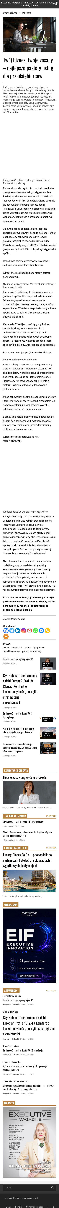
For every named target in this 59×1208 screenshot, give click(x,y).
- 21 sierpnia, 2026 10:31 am (14, 840)
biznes (6, 647)
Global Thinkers (10, 1012)
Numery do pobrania (34, 1207)
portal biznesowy (11, 651)
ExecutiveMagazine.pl (29, 1198)
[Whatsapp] (35, 630)
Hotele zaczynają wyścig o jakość (18, 659)
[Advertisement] (29, 145)
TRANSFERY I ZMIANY (15, 816)
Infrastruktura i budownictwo (15, 1081)
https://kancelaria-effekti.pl (37, 352)
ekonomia (17, 647)
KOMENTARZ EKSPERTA (16, 770)
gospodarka (39, 647)
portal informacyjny (31, 651)
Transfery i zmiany (11, 1046)
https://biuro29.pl (12, 440)
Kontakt (18, 1207)
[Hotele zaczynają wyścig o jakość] (29, 792)
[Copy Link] (47, 630)
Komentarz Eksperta (12, 996)
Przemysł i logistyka (11, 1062)
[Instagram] (23, 630)
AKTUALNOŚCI (11, 990)
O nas (8, 1207)
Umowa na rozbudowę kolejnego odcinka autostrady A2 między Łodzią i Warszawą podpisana (20, 747)
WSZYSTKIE (50, 816)
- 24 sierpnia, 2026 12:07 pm (14, 826)
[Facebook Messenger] (41, 630)
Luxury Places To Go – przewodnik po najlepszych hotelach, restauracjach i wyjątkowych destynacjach (27, 860)
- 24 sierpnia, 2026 (26, 1005)
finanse (27, 647)
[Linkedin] (17, 630)
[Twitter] (12, 630)
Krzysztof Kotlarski (11, 1005)
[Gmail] (29, 630)
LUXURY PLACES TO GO (15, 848)
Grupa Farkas (18, 619)
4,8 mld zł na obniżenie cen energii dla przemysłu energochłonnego (19, 730)
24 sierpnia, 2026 (9, 663)
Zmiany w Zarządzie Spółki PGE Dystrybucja (23, 822)
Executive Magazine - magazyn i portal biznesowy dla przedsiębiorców (29, 4)
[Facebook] (6, 630)
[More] (6, 636)
